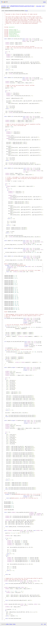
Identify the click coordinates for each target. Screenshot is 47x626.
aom (8, 6)
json (45, 624)
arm (43, 6)
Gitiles (7, 624)
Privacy (10, 624)
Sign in (44, 2)
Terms (14, 624)
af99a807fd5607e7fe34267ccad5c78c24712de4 (22, 6)
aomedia (3, 6)
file (26, 10)
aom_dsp (38, 6)
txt (42, 624)
